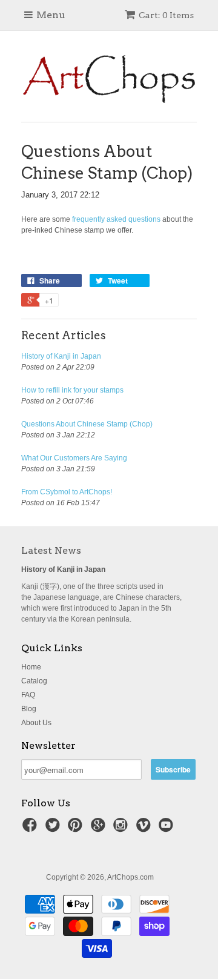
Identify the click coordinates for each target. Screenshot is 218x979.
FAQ (28, 695)
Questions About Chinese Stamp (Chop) (87, 424)
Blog (28, 709)
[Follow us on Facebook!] (31, 829)
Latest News (51, 550)
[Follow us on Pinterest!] (77, 829)
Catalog (34, 681)
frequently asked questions (116, 219)
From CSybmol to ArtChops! (66, 492)
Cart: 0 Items (166, 15)
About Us (36, 722)
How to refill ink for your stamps (72, 390)
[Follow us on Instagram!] (122, 829)
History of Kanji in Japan (61, 356)
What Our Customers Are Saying (74, 458)
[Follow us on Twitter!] (54, 829)
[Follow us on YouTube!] (168, 829)
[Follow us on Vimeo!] (145, 829)
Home (31, 667)
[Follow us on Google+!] (100, 829)
